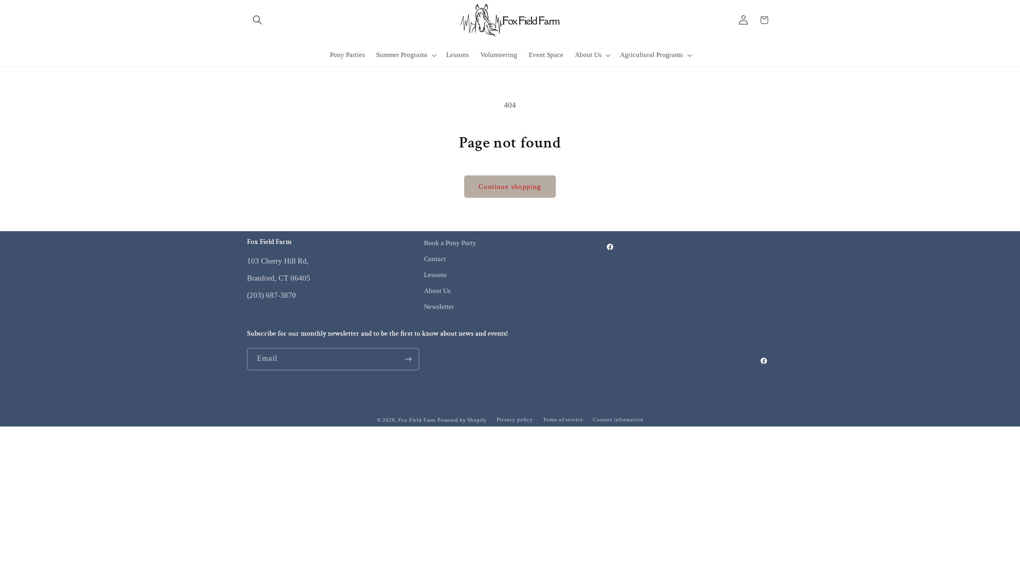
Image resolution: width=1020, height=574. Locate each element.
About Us (437, 291)
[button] (257, 20)
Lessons (435, 275)
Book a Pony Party (450, 243)
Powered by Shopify (462, 420)
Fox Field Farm (416, 420)
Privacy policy (515, 420)
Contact (435, 259)
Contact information (618, 420)
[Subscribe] (408, 359)
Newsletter (439, 307)
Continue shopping (510, 187)
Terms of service (563, 420)
